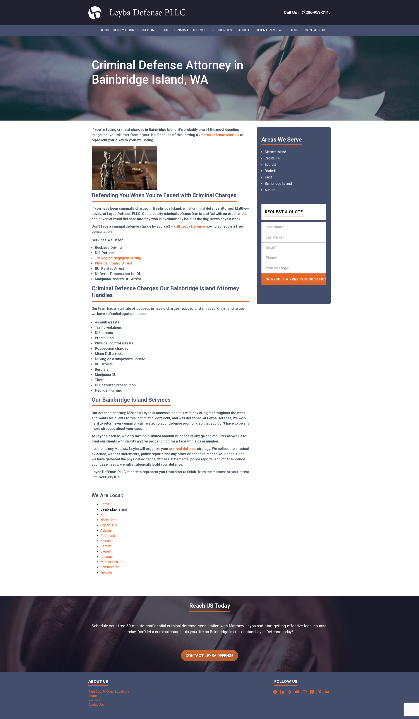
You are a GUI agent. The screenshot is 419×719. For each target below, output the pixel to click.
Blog (294, 30)
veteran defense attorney (219, 135)
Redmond (107, 536)
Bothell (105, 504)
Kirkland (106, 541)
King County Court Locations (129, 30)
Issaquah (107, 557)
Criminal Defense (190, 30)
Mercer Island (111, 562)
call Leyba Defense (189, 226)
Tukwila (106, 572)
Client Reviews (270, 30)
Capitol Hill (108, 525)
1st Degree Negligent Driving (118, 258)
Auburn (105, 530)
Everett (105, 551)
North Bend (108, 520)
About (244, 30)
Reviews (94, 700)
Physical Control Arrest (113, 263)
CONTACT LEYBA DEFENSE (209, 655)
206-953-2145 (318, 12)
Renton (105, 546)
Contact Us (315, 30)
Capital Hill (273, 158)
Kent (103, 515)
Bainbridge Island (278, 183)
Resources (222, 30)
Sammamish (109, 567)
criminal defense (182, 449)
